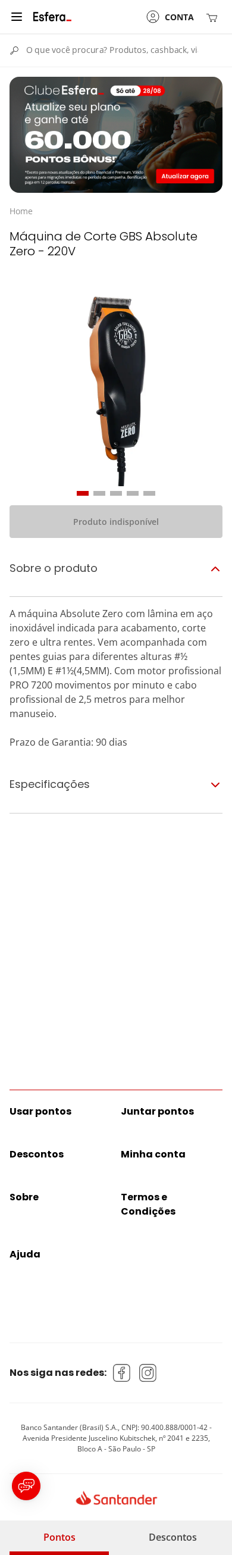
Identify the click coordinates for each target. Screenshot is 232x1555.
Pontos (59, 1537)
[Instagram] (148, 1373)
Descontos (173, 1537)
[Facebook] (122, 1373)
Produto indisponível (116, 521)
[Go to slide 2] (99, 493)
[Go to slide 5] (149, 493)
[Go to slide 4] (133, 493)
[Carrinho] (214, 17)
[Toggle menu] (17, 17)
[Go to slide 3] (116, 493)
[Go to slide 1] (83, 493)
